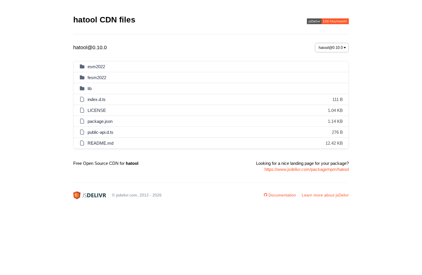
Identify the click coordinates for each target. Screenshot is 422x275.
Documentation (282, 195)
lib (90, 88)
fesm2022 (97, 77)
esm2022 (96, 66)
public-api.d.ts (100, 132)
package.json (100, 121)
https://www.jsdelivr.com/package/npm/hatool (306, 169)
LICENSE (97, 110)
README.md (100, 143)
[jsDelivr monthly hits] (328, 22)
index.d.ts (97, 99)
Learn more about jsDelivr (325, 195)
